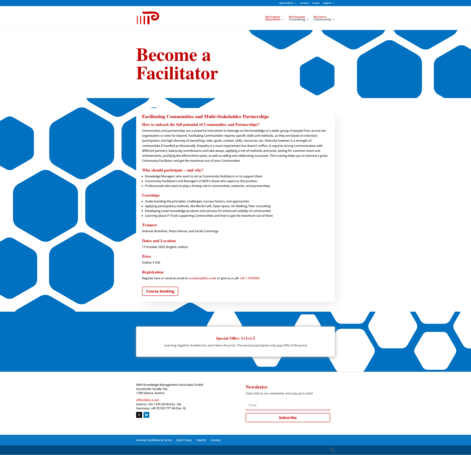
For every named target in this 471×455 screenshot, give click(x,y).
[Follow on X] (139, 415)
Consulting (297, 19)
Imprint (201, 440)
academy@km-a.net (202, 278)
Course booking (160, 291)
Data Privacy (184, 440)
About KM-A (286, 3)
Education (272, 19)
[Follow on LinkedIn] (146, 415)
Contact (304, 3)
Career (316, 3)
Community (322, 19)
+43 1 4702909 (249, 278)
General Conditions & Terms (153, 440)
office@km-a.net (147, 400)
